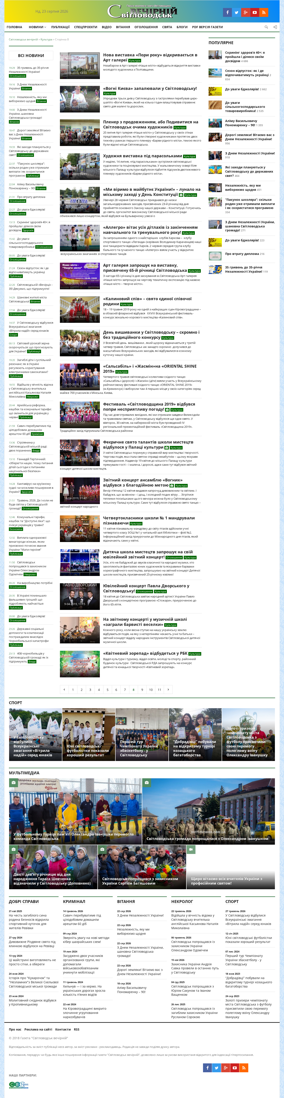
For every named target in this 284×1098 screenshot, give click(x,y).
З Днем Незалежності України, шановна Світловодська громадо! (28, 115)
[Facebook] (227, 12)
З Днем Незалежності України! (28, 86)
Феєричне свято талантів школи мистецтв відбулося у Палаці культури (148, 444)
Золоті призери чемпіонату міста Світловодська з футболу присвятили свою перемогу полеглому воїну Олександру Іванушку (248, 1008)
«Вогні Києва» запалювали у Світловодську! (150, 88)
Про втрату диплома (27, 199)
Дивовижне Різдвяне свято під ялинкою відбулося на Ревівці (32, 944)
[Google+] (245, 12)
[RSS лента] (263, 12)
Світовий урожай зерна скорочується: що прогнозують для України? (31, 347)
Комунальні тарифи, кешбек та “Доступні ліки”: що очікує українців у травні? (29, 523)
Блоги (182, 27)
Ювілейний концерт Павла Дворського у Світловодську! (146, 588)
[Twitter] (236, 12)
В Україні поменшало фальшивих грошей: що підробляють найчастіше (28, 601)
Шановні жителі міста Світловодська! (28, 299)
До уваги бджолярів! (27, 211)
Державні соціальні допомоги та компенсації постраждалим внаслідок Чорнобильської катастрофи (29, 637)
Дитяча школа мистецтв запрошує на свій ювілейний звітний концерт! (148, 554)
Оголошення (146, 27)
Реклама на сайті (38, 1029)
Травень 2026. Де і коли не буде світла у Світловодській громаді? (31, 504)
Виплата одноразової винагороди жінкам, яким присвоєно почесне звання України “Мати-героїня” (27, 545)
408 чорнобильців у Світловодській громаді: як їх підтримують (28, 657)
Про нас (15, 1029)
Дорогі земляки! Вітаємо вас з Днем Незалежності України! (30, 134)
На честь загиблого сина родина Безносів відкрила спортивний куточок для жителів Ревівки (29, 921)
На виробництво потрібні (31, 585)
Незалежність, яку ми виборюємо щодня (28, 99)
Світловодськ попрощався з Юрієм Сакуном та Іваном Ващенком (192, 990)
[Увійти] (275, 27)
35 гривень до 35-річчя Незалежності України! (29, 71)
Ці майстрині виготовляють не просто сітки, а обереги (32, 962)
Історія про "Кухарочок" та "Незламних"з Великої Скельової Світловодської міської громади (34, 982)
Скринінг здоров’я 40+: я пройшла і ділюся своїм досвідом (29, 226)
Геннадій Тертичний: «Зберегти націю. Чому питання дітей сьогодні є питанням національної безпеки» (31, 467)
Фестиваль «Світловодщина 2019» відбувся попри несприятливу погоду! (149, 406)
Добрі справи (24, 901)
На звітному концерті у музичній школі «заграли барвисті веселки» (145, 622)
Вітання (123, 27)
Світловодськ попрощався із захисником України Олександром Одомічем (27, 568)
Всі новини (31, 55)
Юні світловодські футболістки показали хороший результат (248, 940)
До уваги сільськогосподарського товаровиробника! (30, 243)
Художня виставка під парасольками (142, 155)
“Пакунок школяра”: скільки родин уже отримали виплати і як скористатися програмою (29, 169)
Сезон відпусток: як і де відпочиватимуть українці (29, 272)
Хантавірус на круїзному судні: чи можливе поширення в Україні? (31, 488)
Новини (36, 27)
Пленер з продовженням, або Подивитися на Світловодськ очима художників (150, 124)
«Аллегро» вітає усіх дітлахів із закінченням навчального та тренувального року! (150, 230)
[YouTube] (254, 12)
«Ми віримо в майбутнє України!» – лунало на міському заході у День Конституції (152, 192)
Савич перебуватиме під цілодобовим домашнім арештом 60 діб (30, 430)
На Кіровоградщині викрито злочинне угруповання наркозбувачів (84, 1012)
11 (159, 690)
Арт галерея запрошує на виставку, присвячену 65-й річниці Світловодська (145, 267)
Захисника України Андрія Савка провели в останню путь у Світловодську (195, 968)
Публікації (60, 27)
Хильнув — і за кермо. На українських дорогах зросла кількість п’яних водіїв (84, 990)
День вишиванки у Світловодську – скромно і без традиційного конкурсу (151, 334)
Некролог (182, 901)
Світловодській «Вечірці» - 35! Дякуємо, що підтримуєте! (31, 287)
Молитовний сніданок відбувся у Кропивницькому (32, 1002)
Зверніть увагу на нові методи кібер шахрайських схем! (86, 940)
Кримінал (74, 901)
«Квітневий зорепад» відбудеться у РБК (145, 653)
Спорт (15, 702)
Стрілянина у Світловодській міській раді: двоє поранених (28, 446)
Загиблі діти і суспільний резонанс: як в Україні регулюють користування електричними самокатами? (30, 368)
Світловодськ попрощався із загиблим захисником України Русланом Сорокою (194, 1012)
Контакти (63, 1029)
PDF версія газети (207, 27)
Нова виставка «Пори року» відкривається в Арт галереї (150, 57)
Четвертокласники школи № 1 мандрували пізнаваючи (149, 520)
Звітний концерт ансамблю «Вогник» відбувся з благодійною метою (143, 482)
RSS (76, 1029)
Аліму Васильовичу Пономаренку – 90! (27, 186)
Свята (167, 27)
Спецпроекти (85, 27)
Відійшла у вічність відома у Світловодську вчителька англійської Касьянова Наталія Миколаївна (31, 390)
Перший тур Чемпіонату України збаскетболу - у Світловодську (244, 960)
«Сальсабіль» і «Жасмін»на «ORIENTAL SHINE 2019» (150, 368)
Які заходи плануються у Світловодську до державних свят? (30, 151)
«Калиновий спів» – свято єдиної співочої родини (147, 301)
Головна (14, 27)
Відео (107, 27)
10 (151, 690)
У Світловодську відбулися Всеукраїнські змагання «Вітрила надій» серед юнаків (31, 328)
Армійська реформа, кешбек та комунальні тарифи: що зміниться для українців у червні (30, 411)
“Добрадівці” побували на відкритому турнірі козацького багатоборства (248, 982)
